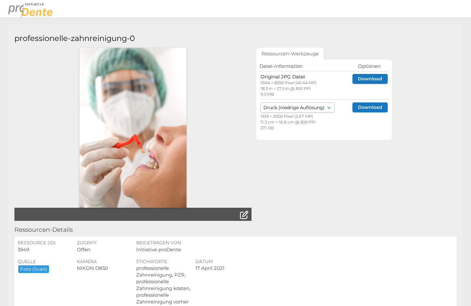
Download (370, 79)
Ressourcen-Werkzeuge (289, 54)
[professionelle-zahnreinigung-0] (133, 128)
